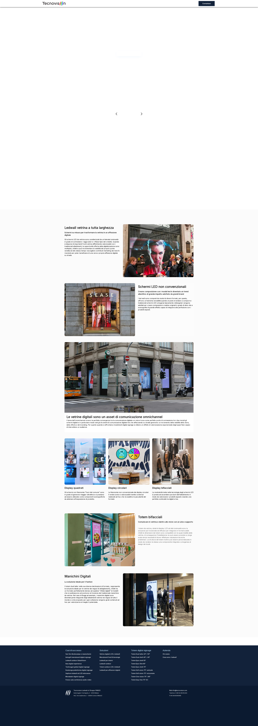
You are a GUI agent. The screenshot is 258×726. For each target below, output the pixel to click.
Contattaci (206, 4)
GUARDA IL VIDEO (129, 54)
